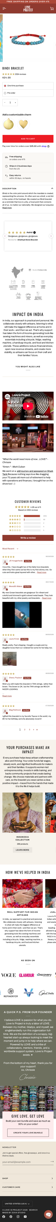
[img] (8, 557)
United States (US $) (16, 1204)
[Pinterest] (11, 1216)
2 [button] (24, 730)
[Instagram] (18, 1216)
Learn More (22, 850)
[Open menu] (6, 8)
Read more (7, 208)
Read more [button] (41, 572)
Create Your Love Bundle (28, 1133)
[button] (8, 74)
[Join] (51, 1161)
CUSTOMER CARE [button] (11, 1187)
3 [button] (29, 730)
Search (33, 1210)
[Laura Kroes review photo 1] (9, 659)
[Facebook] (3, 1216)
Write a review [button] (28, 538)
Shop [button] (5, 1178)
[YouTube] (25, 1216)
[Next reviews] (51, 236)
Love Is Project (13, 1210)
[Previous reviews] (5, 236)
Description (9, 189)
